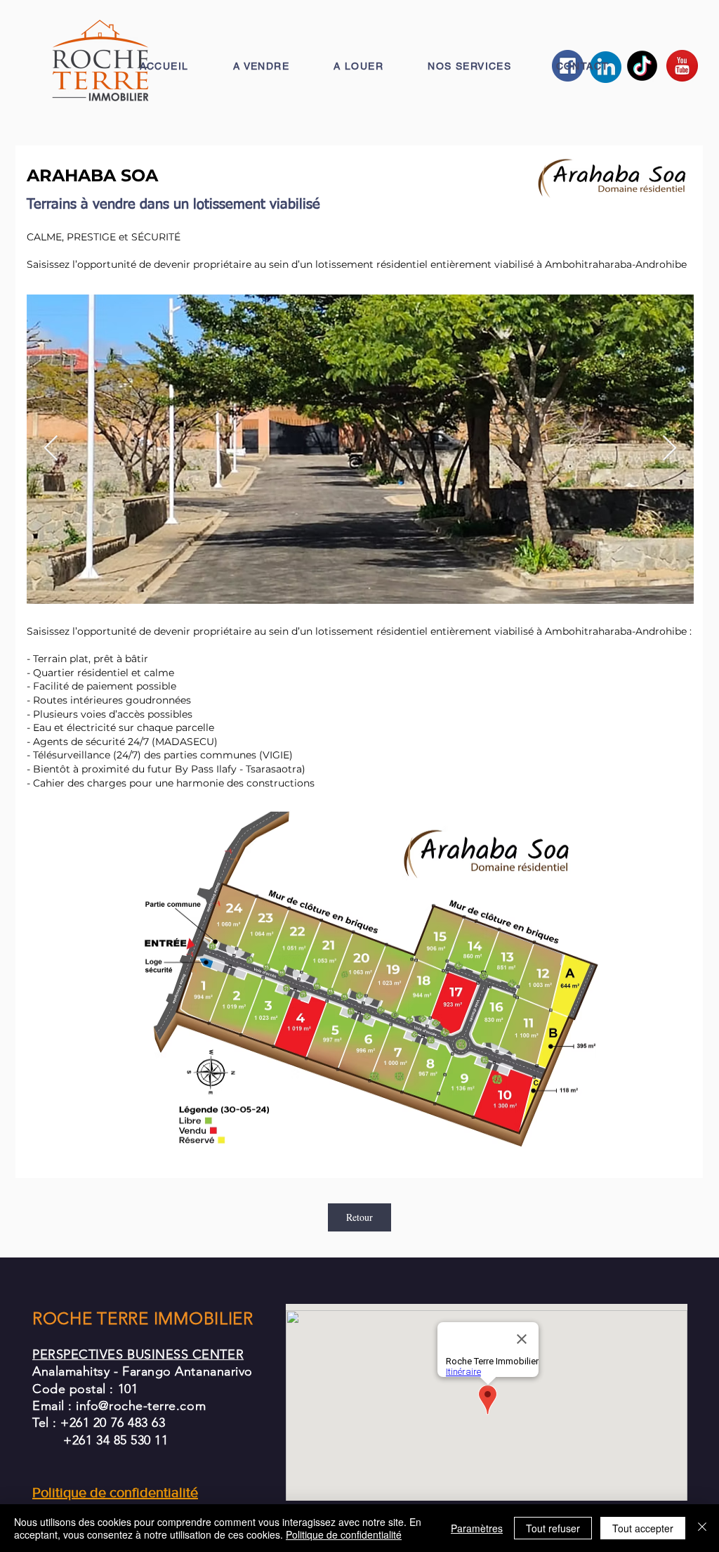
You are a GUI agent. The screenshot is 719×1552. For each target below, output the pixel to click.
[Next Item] (669, 449)
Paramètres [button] (477, 1528)
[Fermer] (702, 1528)
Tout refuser (553, 1528)
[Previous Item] (51, 449)
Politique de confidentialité (344, 1534)
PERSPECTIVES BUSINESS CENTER (138, 1354)
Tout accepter (642, 1528)
